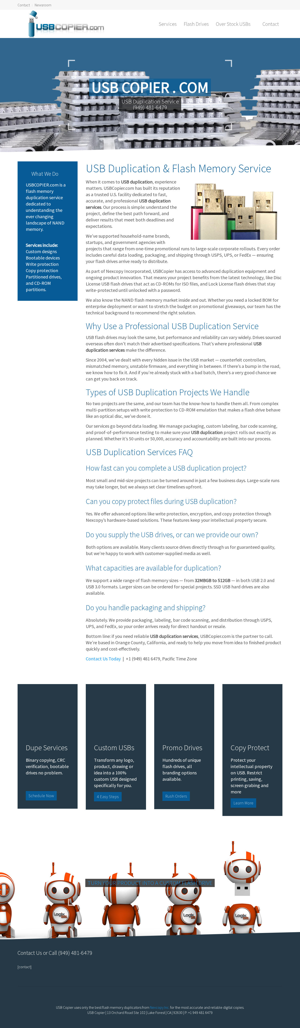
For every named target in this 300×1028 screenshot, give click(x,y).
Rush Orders (176, 796)
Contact (24, 5)
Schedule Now (41, 795)
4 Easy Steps (108, 796)
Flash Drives (196, 24)
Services (168, 24)
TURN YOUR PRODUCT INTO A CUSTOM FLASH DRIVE (150, 883)
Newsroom (43, 5)
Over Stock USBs (233, 24)
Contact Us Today (103, 659)
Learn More (243, 803)
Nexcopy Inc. (159, 1007)
